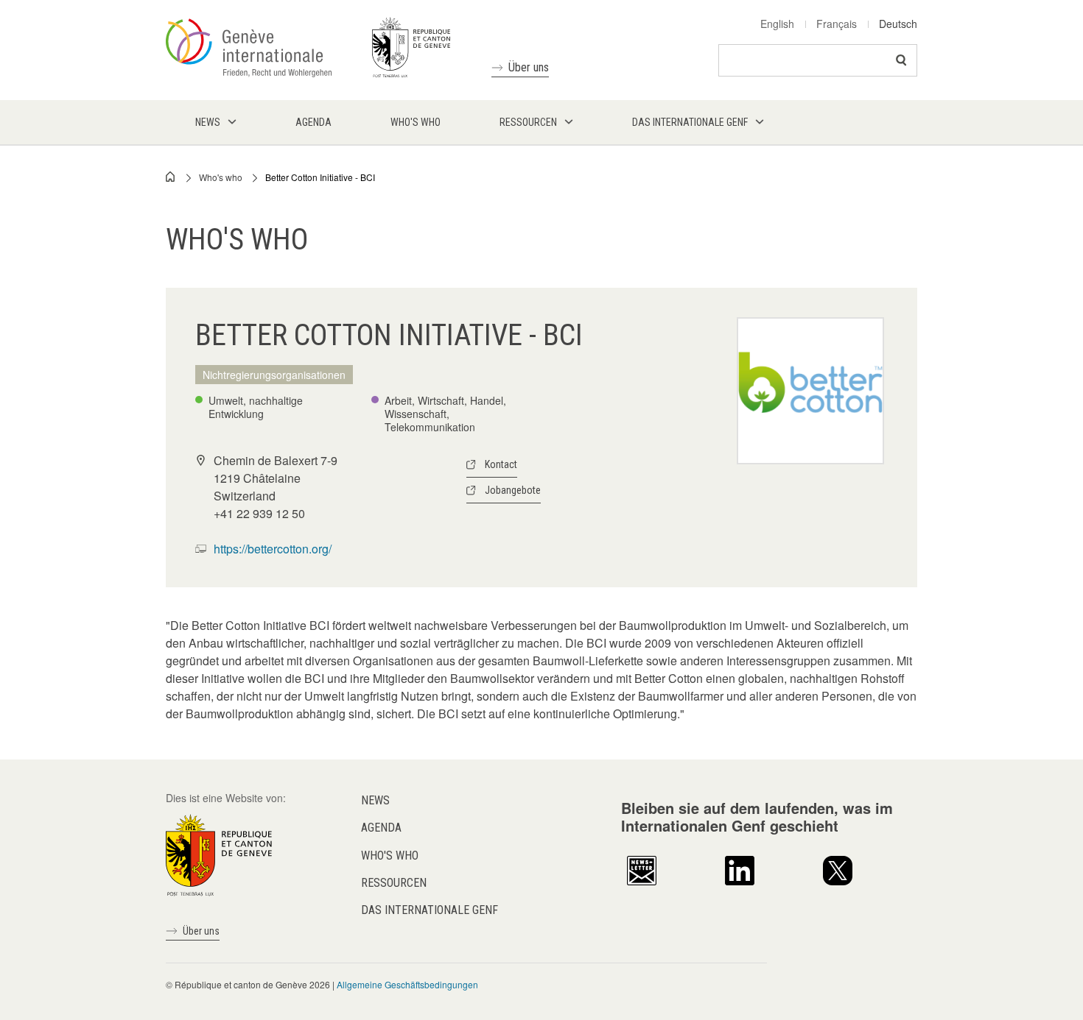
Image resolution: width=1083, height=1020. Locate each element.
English (777, 23)
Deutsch (898, 23)
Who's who (220, 177)
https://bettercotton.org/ (273, 548)
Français (836, 23)
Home (171, 176)
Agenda (381, 828)
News (375, 800)
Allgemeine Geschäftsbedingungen (407, 984)
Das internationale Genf (429, 910)
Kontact (501, 464)
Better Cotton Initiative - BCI (320, 177)
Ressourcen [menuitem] (528, 122)
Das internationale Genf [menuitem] (690, 122)
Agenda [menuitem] (313, 122)
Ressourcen (394, 883)
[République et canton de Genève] (219, 853)
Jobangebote (513, 490)
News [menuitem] (207, 122)
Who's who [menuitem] (415, 122)
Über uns (528, 67)
